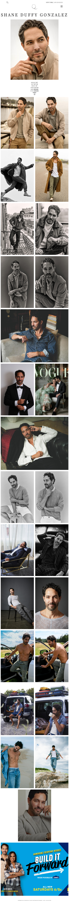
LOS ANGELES (58, 2)
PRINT (34, 92)
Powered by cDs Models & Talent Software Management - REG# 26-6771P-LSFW (34, 900)
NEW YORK (49, 2)
